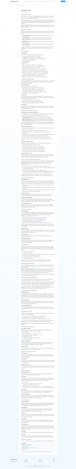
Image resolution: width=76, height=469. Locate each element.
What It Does (36, 1)
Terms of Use (40, 465)
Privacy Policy (35, 465)
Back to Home (22, 5)
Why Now (30, 1)
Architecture (25, 1)
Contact (62, 1)
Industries (47, 1)
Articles (51, 1)
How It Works (26, 461)
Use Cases (40, 461)
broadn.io (26, 449)
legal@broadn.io (26, 446)
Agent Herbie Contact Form (32, 447)
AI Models (41, 1)
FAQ (55, 1)
